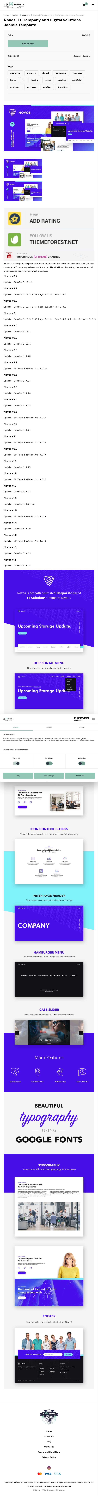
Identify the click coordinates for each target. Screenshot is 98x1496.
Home (6, 15)
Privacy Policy (49, 1457)
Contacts (49, 1447)
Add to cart (28, 43)
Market (16, 15)
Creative (26, 15)
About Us (49, 1436)
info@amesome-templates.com (57, 1486)
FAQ (49, 1441)
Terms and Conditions (49, 1452)
